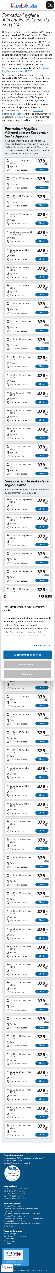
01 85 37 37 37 (10, 1189)
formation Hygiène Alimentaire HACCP (25, 70)
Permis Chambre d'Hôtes (14, 1221)
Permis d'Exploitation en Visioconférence (21, 1209)
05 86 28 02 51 (10, 1199)
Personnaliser (26, 664)
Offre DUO (8, 1226)
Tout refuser (27, 674)
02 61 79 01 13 (10, 1191)
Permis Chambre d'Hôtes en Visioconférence (22, 1224)
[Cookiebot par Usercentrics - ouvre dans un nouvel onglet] (39, 596)
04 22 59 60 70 (23, 117)
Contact (7, 1244)
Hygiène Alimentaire (12, 1211)
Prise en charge (10, 1241)
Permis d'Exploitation (13, 1206)
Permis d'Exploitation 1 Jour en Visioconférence (23, 1219)
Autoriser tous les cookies (27, 654)
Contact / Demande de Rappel (22, 112)
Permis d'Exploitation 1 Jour (15, 1216)
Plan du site (9, 1239)
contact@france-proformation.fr (17, 1163)
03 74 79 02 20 (10, 1194)
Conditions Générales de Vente (16, 1236)
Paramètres (40, 645)
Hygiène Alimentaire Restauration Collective (22, 1214)
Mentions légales (11, 1234)
